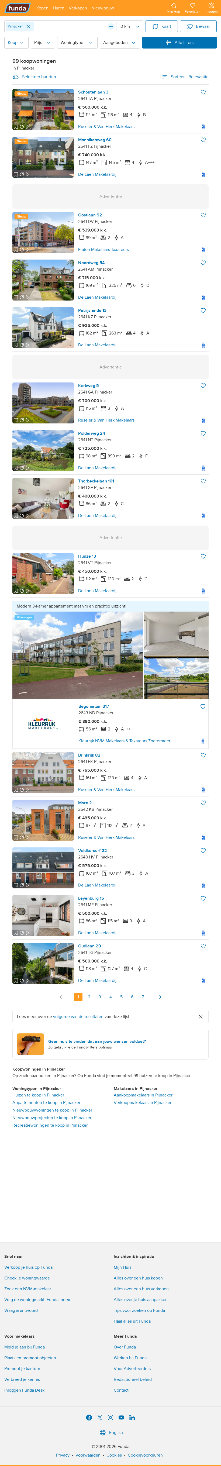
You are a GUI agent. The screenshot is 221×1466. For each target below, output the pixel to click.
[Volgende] (160, 997)
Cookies (114, 1455)
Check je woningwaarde (27, 1278)
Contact (121, 1390)
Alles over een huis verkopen (141, 1289)
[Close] (28, 26)
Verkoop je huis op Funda (28, 1267)
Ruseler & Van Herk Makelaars (106, 126)
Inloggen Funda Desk (24, 1390)
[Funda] (17, 8)
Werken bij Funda (130, 1358)
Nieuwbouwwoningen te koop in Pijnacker (52, 1110)
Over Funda (125, 1347)
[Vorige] (61, 997)
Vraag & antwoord (21, 1310)
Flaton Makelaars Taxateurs (103, 249)
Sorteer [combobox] (190, 77)
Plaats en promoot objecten (30, 1358)
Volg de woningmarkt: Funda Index (37, 1299)
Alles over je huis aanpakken (141, 1299)
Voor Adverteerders (132, 1368)
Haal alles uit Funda (132, 1321)
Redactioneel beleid (133, 1379)
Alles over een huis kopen (138, 1278)
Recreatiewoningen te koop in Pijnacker (50, 1125)
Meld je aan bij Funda (24, 1347)
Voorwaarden (88, 1455)
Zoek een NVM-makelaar (27, 1289)
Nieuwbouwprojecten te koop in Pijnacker (51, 1117)
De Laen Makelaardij (97, 174)
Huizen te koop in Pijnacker (38, 1095)
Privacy (63, 1455)
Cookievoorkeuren (145, 1455)
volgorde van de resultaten (78, 1016)
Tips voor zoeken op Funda (139, 1310)
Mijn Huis (122, 1267)
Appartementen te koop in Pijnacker (46, 1102)
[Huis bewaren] (203, 92)
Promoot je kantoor (22, 1368)
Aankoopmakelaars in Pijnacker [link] (143, 1095)
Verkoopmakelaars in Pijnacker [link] (142, 1102)
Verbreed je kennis (22, 1379)
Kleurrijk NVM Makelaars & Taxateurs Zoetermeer (124, 741)
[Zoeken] (111, 26)
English (116, 1432)
